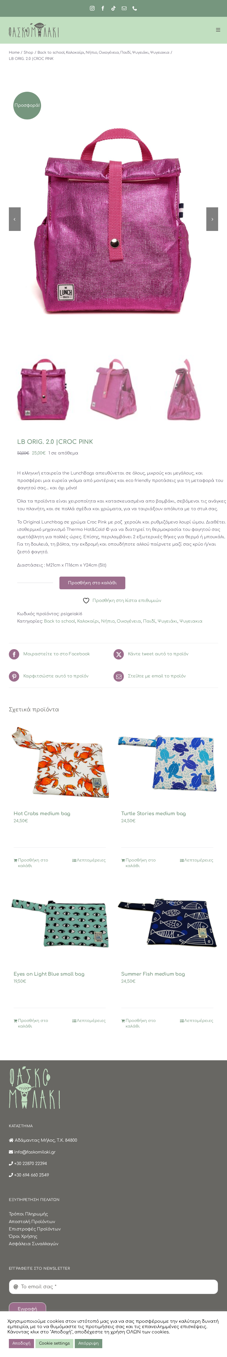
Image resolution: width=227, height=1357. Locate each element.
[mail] (124, 8)
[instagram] (92, 8)
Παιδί (149, 621)
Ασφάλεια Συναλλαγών (33, 1244)
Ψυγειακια (190, 621)
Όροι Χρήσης (23, 1236)
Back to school (59, 621)
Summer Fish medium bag (153, 974)
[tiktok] (113, 8)
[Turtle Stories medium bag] (167, 763)
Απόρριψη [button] (88, 1343)
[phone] (134, 8)
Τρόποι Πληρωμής (28, 1214)
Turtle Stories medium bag (153, 813)
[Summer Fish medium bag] (167, 923)
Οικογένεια (129, 621)
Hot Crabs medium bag (42, 813)
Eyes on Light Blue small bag (49, 974)
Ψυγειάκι (167, 621)
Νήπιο (108, 621)
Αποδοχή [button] (21, 1343)
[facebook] (102, 8)
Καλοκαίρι (88, 621)
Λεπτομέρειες (91, 860)
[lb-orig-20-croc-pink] (113, 219)
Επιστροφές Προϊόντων (35, 1229)
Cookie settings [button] (54, 1343)
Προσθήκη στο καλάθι (92, 583)
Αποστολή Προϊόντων (32, 1222)
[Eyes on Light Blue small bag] (60, 923)
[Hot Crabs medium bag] (60, 763)
